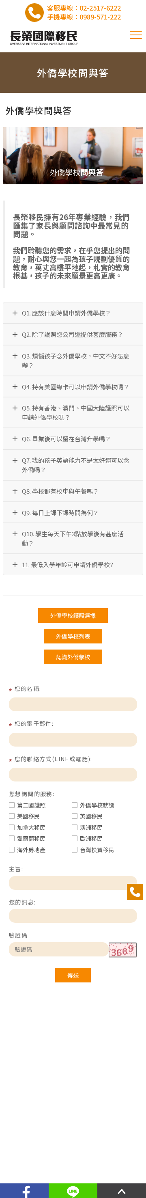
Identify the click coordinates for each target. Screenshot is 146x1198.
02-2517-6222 (100, 8)
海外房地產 (31, 850)
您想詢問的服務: (31, 794)
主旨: (16, 869)
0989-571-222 (100, 17)
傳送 (73, 975)
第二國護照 (31, 805)
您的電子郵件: (34, 723)
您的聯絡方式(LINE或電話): (53, 759)
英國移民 (91, 816)
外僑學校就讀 (97, 805)
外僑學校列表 (73, 636)
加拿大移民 (31, 827)
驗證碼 (18, 935)
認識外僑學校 (73, 657)
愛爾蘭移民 (31, 838)
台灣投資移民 (97, 850)
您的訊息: (22, 902)
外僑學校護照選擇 (73, 615)
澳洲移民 (91, 827)
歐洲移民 (91, 838)
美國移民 (28, 816)
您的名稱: (27, 688)
